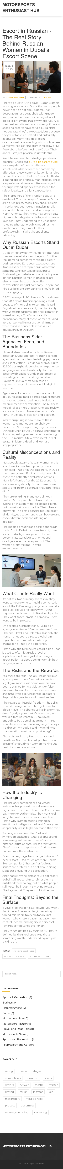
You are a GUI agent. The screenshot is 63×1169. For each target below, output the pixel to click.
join (51, 1091)
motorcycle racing (16, 1112)
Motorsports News (15, 1034)
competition (13, 1078)
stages (37, 1071)
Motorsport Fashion (16, 1023)
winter (53, 1085)
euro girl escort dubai (39, 956)
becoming (27, 1105)
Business (47, 97)
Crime (8, 1013)
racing (9, 1071)
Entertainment (14, 1007)
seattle (39, 1085)
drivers (9, 1085)
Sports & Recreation (17, 997)
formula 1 (32, 1078)
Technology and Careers (19, 1044)
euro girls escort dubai (43, 161)
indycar (38, 1091)
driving (9, 1091)
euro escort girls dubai (14, 956)
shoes (48, 1078)
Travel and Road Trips (18, 1028)
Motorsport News (15, 1018)
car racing (40, 1112)
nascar (23, 1071)
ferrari (23, 1091)
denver (24, 1085)
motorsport (12, 1098)
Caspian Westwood (15, 97)
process (10, 1105)
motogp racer (34, 1098)
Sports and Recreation (18, 1039)
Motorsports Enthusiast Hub (21, 7)
